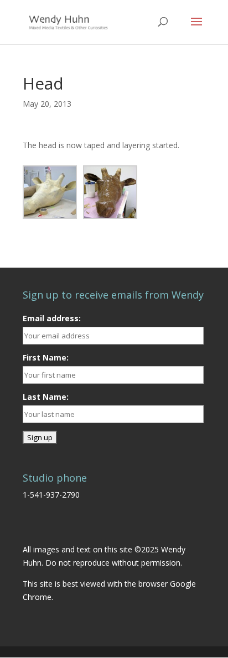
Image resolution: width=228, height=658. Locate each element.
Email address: (52, 318)
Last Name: (46, 396)
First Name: (46, 357)
